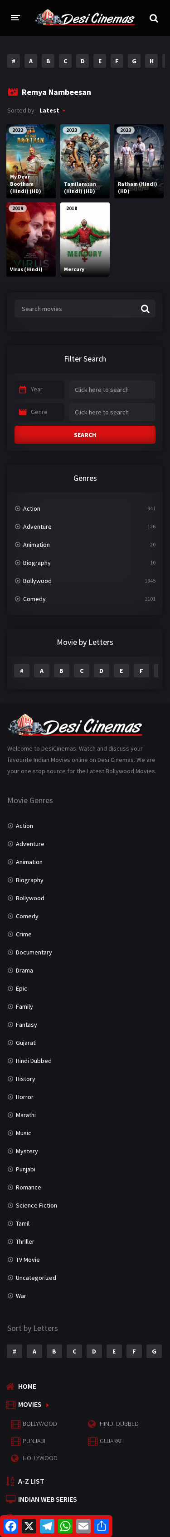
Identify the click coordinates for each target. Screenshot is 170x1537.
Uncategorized (36, 1278)
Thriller (25, 1241)
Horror (25, 1097)
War (21, 1296)
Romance (28, 1187)
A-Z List (31, 1480)
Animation (36, 545)
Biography (37, 563)
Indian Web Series (47, 1499)
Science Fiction (36, 1205)
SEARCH (85, 435)
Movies (30, 1404)
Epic (21, 988)
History (25, 1079)
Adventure (37, 526)
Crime (24, 934)
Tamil (22, 1223)
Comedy (34, 599)
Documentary (34, 952)
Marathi (26, 1115)
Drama (24, 970)
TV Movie (28, 1259)
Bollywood (37, 581)
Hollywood (40, 1458)
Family (24, 1006)
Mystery (27, 1151)
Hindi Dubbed (34, 1061)
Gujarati (26, 1043)
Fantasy (26, 1024)
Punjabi (25, 1169)
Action (31, 508)
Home (27, 1386)
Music (23, 1133)
